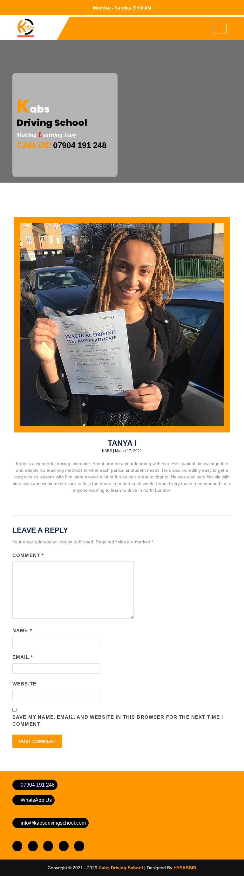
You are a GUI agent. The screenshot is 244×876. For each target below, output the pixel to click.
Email (22, 657)
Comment (28, 555)
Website (24, 683)
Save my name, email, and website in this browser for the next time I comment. (117, 720)
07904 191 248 (79, 145)
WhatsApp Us (35, 800)
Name (22, 630)
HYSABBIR (184, 867)
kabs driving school (120, 867)
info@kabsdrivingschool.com (52, 823)
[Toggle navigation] (220, 29)
